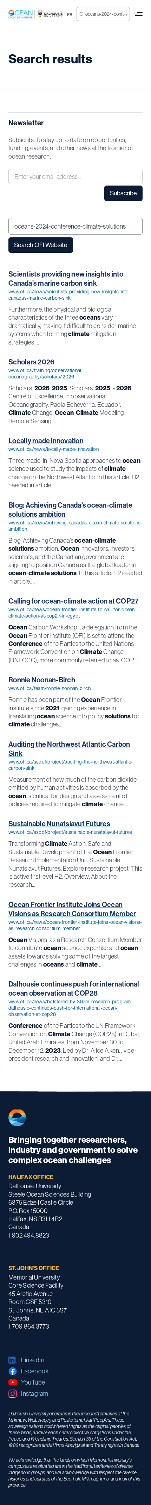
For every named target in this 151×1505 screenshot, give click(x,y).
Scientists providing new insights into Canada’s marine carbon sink (66, 278)
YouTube (33, 1382)
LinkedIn (32, 1360)
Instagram (34, 1393)
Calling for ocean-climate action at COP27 (73, 601)
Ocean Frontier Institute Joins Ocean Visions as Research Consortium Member (72, 909)
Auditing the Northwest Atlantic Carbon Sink (69, 749)
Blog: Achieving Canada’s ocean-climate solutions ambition (70, 509)
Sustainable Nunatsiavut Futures (59, 824)
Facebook (35, 1371)
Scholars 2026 (31, 362)
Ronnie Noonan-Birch (41, 680)
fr (70, 14)
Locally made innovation (46, 441)
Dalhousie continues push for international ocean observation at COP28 (73, 988)
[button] (138, 14)
